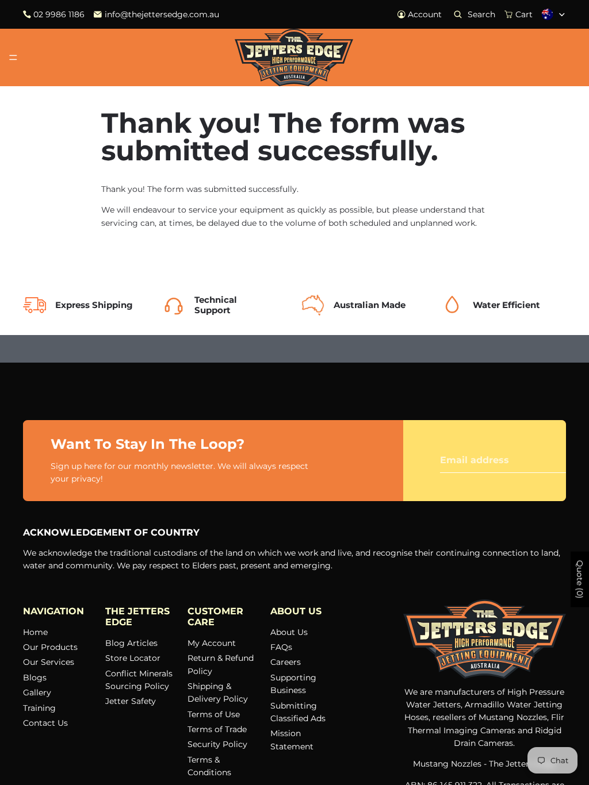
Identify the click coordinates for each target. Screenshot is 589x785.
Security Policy (217, 745)
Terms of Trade (217, 729)
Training (39, 708)
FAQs (281, 647)
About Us (289, 632)
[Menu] (13, 57)
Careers (285, 662)
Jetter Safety (130, 702)
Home (35, 632)
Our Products (50, 647)
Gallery (37, 692)
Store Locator (132, 658)
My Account (212, 643)
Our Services (48, 662)
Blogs (35, 677)
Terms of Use (214, 714)
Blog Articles (131, 643)
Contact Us (45, 723)
